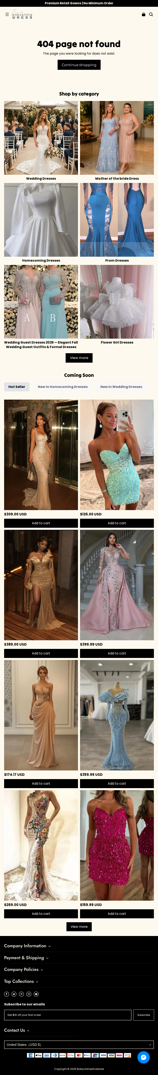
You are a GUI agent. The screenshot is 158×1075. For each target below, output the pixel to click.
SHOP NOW (97, 3)
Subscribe (143, 1015)
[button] (7, 14)
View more (79, 357)
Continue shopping (79, 65)
